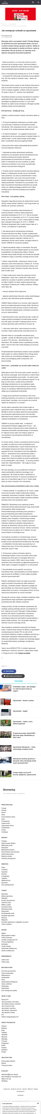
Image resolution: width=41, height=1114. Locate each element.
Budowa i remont (16, 1089)
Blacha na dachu (6, 856)
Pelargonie (5, 1043)
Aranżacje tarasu (6, 909)
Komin (3, 812)
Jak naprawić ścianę (8, 1012)
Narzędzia (4, 848)
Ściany (3, 830)
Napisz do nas (6, 1079)
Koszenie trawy (6, 907)
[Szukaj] (33, 2)
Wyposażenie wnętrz (8, 935)
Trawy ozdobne (6, 924)
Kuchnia (4, 874)
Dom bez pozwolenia (8, 971)
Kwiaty (3, 1052)
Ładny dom (6, 1089)
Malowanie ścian (6, 845)
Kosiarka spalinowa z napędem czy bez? (15, 922)
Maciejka (4, 1039)
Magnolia (4, 920)
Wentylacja (5, 986)
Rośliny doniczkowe (8, 900)
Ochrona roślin (6, 902)
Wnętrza (30, 1089)
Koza (3, 980)
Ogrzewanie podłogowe (9, 982)
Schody (3, 810)
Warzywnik (5, 911)
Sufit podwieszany (7, 854)
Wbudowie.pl (5, 975)
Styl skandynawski (7, 885)
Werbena (4, 1050)
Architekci (4, 944)
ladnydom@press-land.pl (9, 1074)
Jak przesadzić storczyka (10, 1002)
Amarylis (4, 1037)
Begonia (4, 1028)
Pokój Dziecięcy (6, 938)
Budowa (3, 24)
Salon (3, 867)
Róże (3, 1030)
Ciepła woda (5, 823)
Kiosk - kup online (20, 11)
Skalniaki (4, 898)
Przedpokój (5, 876)
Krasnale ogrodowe (7, 916)
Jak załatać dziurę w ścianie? (11, 1004)
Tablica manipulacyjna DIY (9, 1017)
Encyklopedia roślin (7, 913)
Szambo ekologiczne (8, 858)
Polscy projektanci (7, 942)
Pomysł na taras (6, 1065)
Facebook (20, 1095)
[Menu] (38, 2)
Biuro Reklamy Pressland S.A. (11, 1077)
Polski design (6, 946)
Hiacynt (3, 1026)
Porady (3, 808)
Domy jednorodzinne (8, 1061)
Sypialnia (4, 872)
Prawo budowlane (7, 973)
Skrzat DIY (4, 999)
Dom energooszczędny (9, 990)
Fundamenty (5, 828)
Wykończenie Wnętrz (8, 843)
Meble (3, 933)
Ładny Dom (5, 960)
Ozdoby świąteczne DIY (9, 940)
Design (36, 1089)
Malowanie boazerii (7, 850)
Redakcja (4, 1081)
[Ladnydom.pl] (5, 2)
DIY (2, 1015)
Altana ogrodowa (7, 896)
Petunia (3, 1048)
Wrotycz (4, 918)
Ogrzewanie (12, 24)
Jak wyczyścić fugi (7, 1006)
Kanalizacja (5, 988)
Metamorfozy (5, 880)
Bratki (3, 1045)
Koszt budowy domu (8, 817)
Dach (3, 819)
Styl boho (4, 883)
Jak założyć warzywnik (9, 1010)
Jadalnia (4, 878)
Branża (3, 1063)
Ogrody (24, 1089)
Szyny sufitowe (6, 984)
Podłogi (4, 841)
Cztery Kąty (5, 962)
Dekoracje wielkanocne (9, 948)
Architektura (20, 1091)
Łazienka (4, 870)
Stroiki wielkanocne (7, 951)
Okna (3, 815)
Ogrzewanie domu (7, 825)
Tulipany (4, 1032)
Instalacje (4, 832)
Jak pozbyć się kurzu (8, 1008)
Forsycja (4, 1041)
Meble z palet (6, 905)
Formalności (5, 821)
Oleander (4, 1035)
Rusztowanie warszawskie (10, 852)
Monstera (4, 894)
